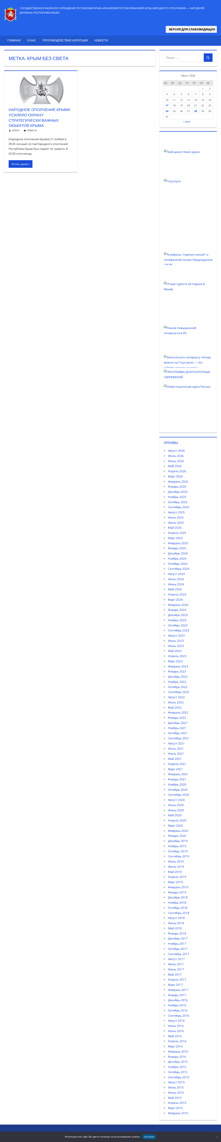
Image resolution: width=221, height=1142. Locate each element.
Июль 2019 (176, 861)
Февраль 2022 (178, 712)
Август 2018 (176, 918)
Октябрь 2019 (178, 851)
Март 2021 (175, 769)
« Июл (186, 121)
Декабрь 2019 (178, 841)
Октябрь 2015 (178, 1072)
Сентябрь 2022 (178, 692)
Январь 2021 (177, 779)
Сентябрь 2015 (178, 1077)
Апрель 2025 (177, 533)
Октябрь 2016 (178, 1010)
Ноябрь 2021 (177, 728)
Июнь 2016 (176, 1031)
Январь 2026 (177, 486)
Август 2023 (176, 635)
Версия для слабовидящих (191, 29)
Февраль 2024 (178, 605)
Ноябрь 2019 (177, 846)
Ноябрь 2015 (177, 1067)
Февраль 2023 (178, 666)
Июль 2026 (176, 456)
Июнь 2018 (176, 923)
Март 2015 (175, 1108)
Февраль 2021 (178, 774)
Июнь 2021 (176, 754)
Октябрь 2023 (178, 625)
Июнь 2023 (176, 646)
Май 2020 (175, 815)
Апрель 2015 (177, 1103)
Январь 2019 (177, 892)
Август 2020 (176, 800)
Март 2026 (175, 476)
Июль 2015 (176, 1087)
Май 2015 (175, 1098)
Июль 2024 (176, 579)
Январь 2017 (177, 995)
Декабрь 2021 (178, 723)
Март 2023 (175, 661)
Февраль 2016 (178, 1051)
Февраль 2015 (178, 1113)
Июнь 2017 (176, 969)
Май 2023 (175, 651)
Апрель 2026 (177, 471)
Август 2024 (176, 574)
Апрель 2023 (177, 656)
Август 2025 (176, 512)
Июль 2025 (176, 517)
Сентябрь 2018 (178, 913)
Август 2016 (176, 1021)
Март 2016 (175, 1046)
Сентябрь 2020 (178, 795)
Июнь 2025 (176, 523)
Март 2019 (175, 882)
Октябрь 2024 (178, 564)
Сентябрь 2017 (178, 954)
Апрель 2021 (177, 764)
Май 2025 (175, 528)
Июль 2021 (176, 749)
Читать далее (19, 164)
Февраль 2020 (178, 831)
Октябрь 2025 (178, 502)
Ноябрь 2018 (177, 902)
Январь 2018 (177, 933)
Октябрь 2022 (178, 687)
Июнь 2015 (176, 1093)
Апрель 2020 (177, 820)
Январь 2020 (177, 836)
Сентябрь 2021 (178, 738)
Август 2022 (176, 697)
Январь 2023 (177, 671)
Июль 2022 (176, 702)
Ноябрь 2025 (177, 497)
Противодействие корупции (65, 40)
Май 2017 (175, 974)
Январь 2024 (177, 610)
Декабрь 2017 (178, 938)
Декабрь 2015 (178, 1062)
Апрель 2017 (177, 979)
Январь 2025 (177, 548)
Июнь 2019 (176, 867)
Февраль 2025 (178, 543)
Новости (101, 40)
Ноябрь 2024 (177, 558)
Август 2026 (176, 451)
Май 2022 (175, 707)
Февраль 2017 (178, 990)
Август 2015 (176, 1082)
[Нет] (216, 1137)
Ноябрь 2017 (177, 944)
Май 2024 (175, 589)
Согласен (149, 1136)
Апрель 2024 (177, 594)
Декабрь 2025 (178, 492)
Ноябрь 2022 (177, 682)
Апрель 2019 (177, 877)
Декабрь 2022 (178, 677)
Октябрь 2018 (178, 908)
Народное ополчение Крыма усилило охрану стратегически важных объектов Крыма (39, 117)
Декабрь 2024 (178, 553)
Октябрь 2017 (178, 949)
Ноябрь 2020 (177, 784)
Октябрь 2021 (178, 733)
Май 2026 (175, 466)
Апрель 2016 (177, 1041)
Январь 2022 (177, 718)
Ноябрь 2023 (177, 620)
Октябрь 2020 (178, 790)
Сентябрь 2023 (178, 630)
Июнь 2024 (176, 584)
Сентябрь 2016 (178, 1016)
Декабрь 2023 (178, 615)
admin (15, 130)
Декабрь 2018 (178, 897)
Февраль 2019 (178, 887)
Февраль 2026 (178, 481)
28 (195, 111)
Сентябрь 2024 (178, 569)
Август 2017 (176, 959)
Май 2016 (175, 1036)
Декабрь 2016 (178, 1000)
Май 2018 (175, 928)
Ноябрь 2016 (177, 1005)
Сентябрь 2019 (178, 856)
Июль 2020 (176, 805)
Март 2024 (175, 600)
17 (167, 105)
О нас (31, 40)
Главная (14, 40)
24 (167, 111)
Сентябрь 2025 (178, 507)
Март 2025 (175, 538)
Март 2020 (175, 826)
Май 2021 (175, 759)
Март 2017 (175, 985)
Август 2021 (176, 743)
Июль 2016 (176, 1026)
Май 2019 (175, 872)
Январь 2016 (177, 1057)
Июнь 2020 (176, 810)
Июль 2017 (176, 964)
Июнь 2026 (176, 461)
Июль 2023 (176, 641)
